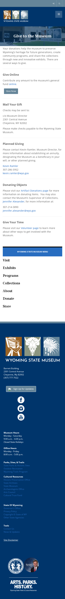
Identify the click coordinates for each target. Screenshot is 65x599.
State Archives (11, 482)
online (12, 84)
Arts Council (9, 492)
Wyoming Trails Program (16, 471)
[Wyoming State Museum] (16, 16)
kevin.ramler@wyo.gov (16, 173)
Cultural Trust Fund (13, 495)
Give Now (11, 91)
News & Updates (12, 531)
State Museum (11, 486)
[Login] (54, 3)
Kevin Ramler (10, 166)
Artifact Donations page (34, 190)
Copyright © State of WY (15, 514)
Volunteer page (30, 228)
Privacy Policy (10, 511)
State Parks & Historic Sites (17, 465)
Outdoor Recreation (13, 468)
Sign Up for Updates (23, 388)
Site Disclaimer (11, 539)
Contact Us (9, 528)
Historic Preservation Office (17, 479)
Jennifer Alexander (13, 201)
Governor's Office (12, 508)
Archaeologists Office (14, 489)
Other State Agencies (14, 517)
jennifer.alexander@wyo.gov (19, 210)
